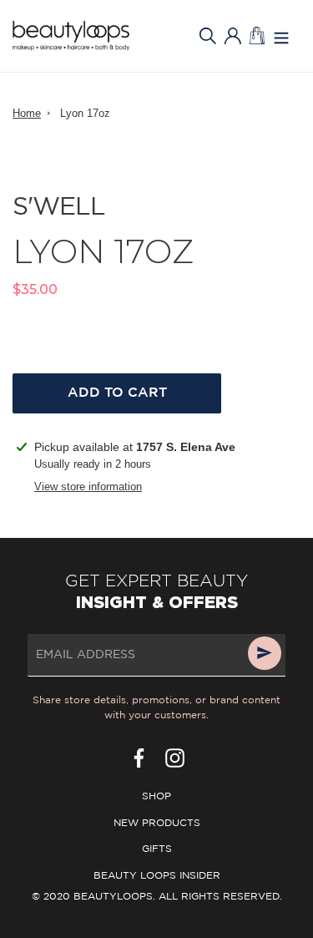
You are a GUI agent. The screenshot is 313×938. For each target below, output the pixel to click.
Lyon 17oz (85, 113)
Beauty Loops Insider (156, 875)
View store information (88, 486)
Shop (156, 796)
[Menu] (281, 36)
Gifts (157, 849)
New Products (157, 823)
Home (27, 113)
